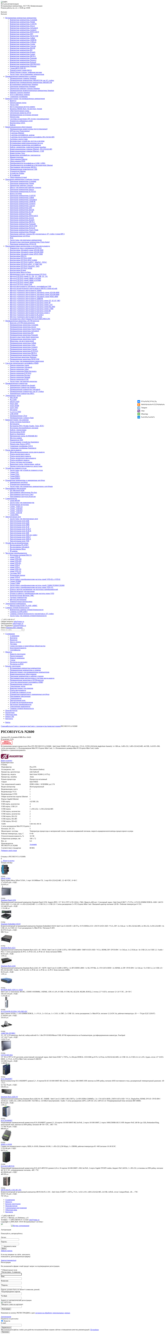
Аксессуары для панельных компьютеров (26, 240)
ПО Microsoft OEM (17, 490)
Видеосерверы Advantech (19, 547)
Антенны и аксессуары (19, 139)
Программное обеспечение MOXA (23, 167)
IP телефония (15, 175)
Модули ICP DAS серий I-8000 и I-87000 (25, 278)
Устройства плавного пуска (15, 468)
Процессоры (14, 117)
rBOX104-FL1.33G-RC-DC (11, 1190)
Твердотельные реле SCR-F (20, 529)
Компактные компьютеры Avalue (22, 44)
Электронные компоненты (15, 603)
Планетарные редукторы (19, 505)
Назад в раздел (6, 760)
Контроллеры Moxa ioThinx (20, 272)
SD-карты (13, 410)
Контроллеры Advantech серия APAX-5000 (26, 254)
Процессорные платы (18, 103)
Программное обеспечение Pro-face (23, 492)
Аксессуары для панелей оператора (23, 381)
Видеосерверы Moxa (18, 549)
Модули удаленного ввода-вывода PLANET (27, 315)
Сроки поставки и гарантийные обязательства (27, 646)
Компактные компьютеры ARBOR (23, 40)
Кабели (12, 125)
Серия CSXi (14, 474)
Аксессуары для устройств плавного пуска (26, 470)
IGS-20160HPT (6, 1120)
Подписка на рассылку (18, 662)
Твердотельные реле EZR (19, 523)
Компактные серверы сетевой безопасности (26, 610)
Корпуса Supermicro (17, 434)
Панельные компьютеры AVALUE (23, 244)
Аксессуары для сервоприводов (22, 503)
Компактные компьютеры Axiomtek (23, 20)
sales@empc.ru (17, 623)
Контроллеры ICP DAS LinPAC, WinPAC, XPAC (28, 262)
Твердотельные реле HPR (19, 525)
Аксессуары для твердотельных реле (24, 519)
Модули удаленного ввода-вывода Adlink (26, 290)
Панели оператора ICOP (19, 379)
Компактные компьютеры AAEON (23, 24)
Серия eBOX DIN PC (18, 68)
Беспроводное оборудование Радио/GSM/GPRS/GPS (30, 319)
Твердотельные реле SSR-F (20, 537)
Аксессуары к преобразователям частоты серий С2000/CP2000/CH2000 (37, 585)
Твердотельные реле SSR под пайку (23, 535)
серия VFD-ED (15, 561)
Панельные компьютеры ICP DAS (23, 191)
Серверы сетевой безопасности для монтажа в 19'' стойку (32, 614)
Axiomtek (33, 844)
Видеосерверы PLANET (19, 545)
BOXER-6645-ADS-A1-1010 (12, 990)
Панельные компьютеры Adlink (22, 198)
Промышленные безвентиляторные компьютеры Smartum (32, 90)
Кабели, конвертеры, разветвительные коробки (28, 147)
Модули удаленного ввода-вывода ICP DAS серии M (30, 303)
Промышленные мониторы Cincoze (23, 349)
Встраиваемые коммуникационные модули (26, 143)
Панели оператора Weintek (20, 377)
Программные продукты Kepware (23, 496)
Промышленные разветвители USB (23, 169)
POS (11, 238)
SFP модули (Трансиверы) (20, 131)
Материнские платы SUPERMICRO (23, 436)
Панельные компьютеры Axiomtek (23, 181)
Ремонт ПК (9, 716)
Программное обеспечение (15, 488)
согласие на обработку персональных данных (52, 1313)
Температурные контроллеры (21, 601)
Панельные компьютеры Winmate (22, 232)
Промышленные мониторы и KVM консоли (22, 321)
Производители (11, 710)
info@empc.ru (19, 621)
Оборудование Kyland (18, 177)
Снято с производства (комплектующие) (45, 726)
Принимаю (5, 1332)
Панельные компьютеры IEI (20, 214)
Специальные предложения (16, 1208)
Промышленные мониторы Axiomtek (24, 325)
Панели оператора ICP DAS (20, 373)
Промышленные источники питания (24, 115)
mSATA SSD (14, 402)
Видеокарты (14, 424)
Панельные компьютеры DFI (21, 208)
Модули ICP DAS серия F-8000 (22, 282)
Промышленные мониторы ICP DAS (24, 351)
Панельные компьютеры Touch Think (24, 230)
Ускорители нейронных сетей (21, 121)
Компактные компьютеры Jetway (22, 26)
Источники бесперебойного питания (24, 428)
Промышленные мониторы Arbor (22, 345)
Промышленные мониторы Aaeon (23, 339)
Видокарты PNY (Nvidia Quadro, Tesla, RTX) (27, 426)
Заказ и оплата (15, 642)
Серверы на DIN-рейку (19, 612)
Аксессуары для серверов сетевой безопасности (28, 616)
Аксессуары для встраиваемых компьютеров (27, 74)
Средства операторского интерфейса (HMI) (21, 363)
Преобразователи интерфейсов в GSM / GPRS (27, 163)
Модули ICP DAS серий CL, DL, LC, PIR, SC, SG (29, 276)
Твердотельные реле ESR (19, 521)
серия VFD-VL (15, 571)
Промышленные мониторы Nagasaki (24, 335)
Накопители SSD (16, 440)
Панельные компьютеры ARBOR (22, 202)
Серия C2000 (15, 583)
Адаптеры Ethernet (17, 133)
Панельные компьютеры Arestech (22, 204)
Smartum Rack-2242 (8, 966)
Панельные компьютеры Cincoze (22, 206)
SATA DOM (14, 406)
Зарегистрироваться (8, 1260)
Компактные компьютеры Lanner (22, 54)
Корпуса (13, 101)
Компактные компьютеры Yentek (22, 22)
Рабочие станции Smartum (20, 92)
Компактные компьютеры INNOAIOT (24, 32)
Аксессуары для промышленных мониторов (27, 361)
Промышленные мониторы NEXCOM (24, 359)
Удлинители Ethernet (18, 171)
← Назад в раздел (7, 861)
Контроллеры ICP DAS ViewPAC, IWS (24, 266)
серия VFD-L (15, 567)
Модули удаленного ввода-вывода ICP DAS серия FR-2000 (32, 307)
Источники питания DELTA (21, 555)
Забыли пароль (6, 1251)
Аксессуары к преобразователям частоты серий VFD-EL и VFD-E (35, 579)
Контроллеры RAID (17, 432)
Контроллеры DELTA (18, 256)
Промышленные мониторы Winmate (23, 355)
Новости (8, 652)
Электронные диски (13, 395)
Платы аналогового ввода (20, 454)
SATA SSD (14, 408)
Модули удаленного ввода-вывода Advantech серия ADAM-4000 (34, 292)
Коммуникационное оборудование (18, 127)
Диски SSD (14, 105)
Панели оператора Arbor (19, 369)
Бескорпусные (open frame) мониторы (24, 337)
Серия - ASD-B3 (16, 511)
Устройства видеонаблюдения (16, 543)
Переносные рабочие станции (21, 185)
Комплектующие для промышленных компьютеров (25, 99)
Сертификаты (15, 650)
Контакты (13, 638)
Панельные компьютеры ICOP (21, 212)
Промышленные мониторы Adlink (23, 343)
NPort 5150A (6, 878)
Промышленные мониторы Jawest (23, 327)
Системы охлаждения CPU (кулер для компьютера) (29, 119)
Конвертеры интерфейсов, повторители (25, 155)
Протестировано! (16, 656)
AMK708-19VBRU (8, 1033)
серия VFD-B (15, 557)
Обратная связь (11, 714)
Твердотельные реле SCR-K (20, 531)
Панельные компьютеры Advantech (23, 200)
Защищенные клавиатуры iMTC (22, 393)
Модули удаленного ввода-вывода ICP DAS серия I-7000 (31, 309)
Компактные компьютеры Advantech (24, 28)
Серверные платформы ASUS (21, 446)
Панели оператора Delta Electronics (23, 371)
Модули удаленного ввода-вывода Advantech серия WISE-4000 (34, 296)
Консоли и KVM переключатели (22, 323)
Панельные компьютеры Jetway (22, 189)
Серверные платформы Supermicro (23, 448)
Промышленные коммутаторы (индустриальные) (28, 129)
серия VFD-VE (15, 569)
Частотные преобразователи (16, 553)
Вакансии (13, 640)
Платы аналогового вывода (20, 456)
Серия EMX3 (15, 476)
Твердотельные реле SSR (19, 533)
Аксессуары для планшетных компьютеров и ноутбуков (31, 486)
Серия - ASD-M (16, 513)
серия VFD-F (15, 565)
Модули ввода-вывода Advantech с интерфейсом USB (30, 286)
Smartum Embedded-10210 (10, 924)
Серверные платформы (19, 97)
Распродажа (9, 712)
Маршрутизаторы (16, 157)
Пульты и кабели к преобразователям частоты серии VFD (32, 593)
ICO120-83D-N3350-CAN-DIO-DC (14, 1011)
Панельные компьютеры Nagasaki (23, 224)
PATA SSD (14, 404)
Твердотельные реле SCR (19, 527)
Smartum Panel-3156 (8, 900)
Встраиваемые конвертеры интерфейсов (25, 145)
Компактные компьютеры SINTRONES (25, 64)
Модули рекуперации (18, 599)
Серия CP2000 (15, 581)
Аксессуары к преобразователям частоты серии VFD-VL (31, 587)
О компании (10, 634)
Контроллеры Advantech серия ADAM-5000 (26, 252)
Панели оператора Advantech (21, 367)
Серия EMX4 (15, 478)
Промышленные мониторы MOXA (23, 353)
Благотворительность (18, 648)
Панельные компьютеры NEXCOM (23, 226)
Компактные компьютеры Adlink (22, 38)
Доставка (13, 644)
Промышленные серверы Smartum (23, 78)
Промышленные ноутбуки (20, 236)
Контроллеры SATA (17, 123)
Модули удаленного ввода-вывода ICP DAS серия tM (30, 311)
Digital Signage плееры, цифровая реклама (26, 72)
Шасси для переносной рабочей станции (25, 187)
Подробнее (94, 1330)
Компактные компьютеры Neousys (23, 60)
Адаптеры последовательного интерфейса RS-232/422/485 (32, 137)
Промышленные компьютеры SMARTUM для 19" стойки (32, 80)
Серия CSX (14, 472)
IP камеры (14, 551)
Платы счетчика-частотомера (21, 462)
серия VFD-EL (15, 563)
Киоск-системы (16, 193)
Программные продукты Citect (21, 494)
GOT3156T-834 (7, 1055)
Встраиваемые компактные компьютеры (20, 18)
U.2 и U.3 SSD (15, 412)
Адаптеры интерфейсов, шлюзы (22, 135)
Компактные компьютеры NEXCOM (24, 36)
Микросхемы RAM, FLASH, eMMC (23, 606)
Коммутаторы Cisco (17, 153)
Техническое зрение (17, 575)
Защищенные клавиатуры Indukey (23, 387)
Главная (4, 726)
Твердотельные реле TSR (19, 541)
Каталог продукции (13, 666)
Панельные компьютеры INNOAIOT (24, 216)
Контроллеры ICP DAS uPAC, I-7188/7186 (26, 264)
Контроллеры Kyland (18, 270)
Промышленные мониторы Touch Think (25, 329)
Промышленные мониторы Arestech (23, 347)
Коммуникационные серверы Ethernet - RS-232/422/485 (31, 149)
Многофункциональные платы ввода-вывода (27, 452)
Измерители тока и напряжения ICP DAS (26, 248)
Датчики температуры (18, 597)
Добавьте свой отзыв (9, 850)
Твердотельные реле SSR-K (20, 539)
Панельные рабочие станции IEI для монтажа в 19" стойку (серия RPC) (37, 234)
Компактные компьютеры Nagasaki (23, 58)
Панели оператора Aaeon (19, 365)
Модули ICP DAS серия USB (21, 284)
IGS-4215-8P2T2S (7, 1166)
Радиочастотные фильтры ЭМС (22, 595)
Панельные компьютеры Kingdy (22, 220)
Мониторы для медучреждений (22, 341)
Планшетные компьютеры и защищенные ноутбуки (25, 480)
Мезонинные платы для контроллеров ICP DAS (28, 274)
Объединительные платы (19, 111)
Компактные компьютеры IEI (21, 50)
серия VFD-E (15, 577)
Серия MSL (14, 515)
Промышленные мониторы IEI (21, 333)
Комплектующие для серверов (17, 420)
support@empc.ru (19, 625)
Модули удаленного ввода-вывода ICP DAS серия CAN (31, 305)
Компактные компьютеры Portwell (23, 62)
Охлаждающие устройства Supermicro (24, 442)
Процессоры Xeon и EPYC (20, 444)
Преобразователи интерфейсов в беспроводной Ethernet (31, 165)
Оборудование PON (17, 161)
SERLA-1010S (6, 1144)
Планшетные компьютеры (20, 484)
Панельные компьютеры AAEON (23, 195)
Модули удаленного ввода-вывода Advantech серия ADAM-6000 (34, 294)
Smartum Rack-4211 (8, 948)
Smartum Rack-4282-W (9, 1097)
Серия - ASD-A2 (16, 507)
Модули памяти (16, 438)
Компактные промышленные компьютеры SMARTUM (31, 82)
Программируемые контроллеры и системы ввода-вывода (27, 246)
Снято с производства (21, 726)
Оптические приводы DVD (20, 113)
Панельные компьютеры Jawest (22, 218)
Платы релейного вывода (19, 460)
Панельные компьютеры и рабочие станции (22, 179)
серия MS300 (15, 500)
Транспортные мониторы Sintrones (23, 357)
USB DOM (14, 414)
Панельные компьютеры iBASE (22, 210)
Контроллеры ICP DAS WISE (21, 268)
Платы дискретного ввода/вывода (23, 458)
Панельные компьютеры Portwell (22, 228)
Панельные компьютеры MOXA (22, 222)
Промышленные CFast (18, 416)
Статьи (12, 660)
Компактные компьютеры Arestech (23, 30)
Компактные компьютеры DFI (21, 34)
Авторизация (6, 1317)
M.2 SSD (13, 399)
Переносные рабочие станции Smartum (25, 88)
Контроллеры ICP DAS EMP (21, 258)
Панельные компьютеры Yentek (22, 183)
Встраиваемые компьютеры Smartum (24, 84)
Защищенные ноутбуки (19, 482)
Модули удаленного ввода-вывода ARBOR (26, 298)
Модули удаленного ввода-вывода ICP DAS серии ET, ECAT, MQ (35, 301)
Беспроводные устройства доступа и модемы (27, 141)
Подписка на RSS (16, 664)
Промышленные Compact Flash (22, 418)
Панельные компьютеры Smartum (22, 86)
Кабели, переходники (18, 430)
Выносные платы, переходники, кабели (25, 464)
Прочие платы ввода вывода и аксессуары (26, 466)
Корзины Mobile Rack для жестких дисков (26, 109)
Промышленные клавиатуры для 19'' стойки (27, 391)
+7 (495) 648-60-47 (8, 619)
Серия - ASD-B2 (16, 509)
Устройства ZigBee (17, 173)
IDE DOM (14, 397)
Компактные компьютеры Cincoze (23, 46)
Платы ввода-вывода (13, 450)
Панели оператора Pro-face (20, 375)
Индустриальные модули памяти (22, 107)
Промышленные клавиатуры (16, 383)
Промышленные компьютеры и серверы (20, 76)
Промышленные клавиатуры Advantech (25, 389)
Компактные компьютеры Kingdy (22, 52)
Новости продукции (17, 654)
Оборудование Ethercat (18, 159)
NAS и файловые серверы (20, 94)
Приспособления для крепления (22, 591)
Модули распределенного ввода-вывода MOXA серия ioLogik (33, 288)
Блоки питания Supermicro (20, 422)
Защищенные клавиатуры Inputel (22, 385)
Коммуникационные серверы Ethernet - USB (27, 151)
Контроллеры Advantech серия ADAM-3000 (26, 250)
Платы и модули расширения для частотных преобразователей (34, 589)
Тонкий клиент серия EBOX (21, 70)
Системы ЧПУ (15, 573)
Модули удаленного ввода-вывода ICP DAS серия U (30, 313)
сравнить (13, 750)
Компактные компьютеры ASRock (23, 42)
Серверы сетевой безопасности (17, 608)
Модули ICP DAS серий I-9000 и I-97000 (25, 280)
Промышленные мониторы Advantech (24, 331)
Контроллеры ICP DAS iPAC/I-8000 (23, 260)
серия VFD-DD (16, 559)
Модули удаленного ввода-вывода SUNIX (26, 317)
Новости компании (17, 658)
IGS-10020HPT (6, 1079)
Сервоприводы (11, 498)
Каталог (10, 726)
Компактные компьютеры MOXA (23, 56)
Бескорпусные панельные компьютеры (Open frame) (30, 242)
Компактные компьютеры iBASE (22, 48)
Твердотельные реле (13, 517)
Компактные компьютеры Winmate (23, 66)
